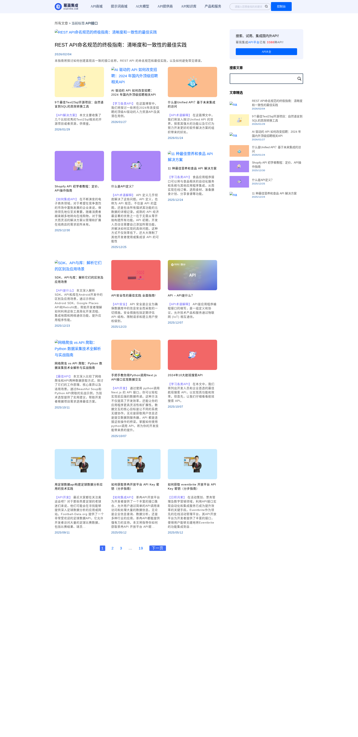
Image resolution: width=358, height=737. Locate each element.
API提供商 (165, 6)
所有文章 (61, 23)
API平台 (254, 42)
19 (141, 548)
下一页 (157, 548)
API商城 (97, 6)
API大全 (266, 51)
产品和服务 (213, 6)
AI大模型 (142, 6)
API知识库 (188, 6)
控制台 (281, 6)
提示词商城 (119, 6)
